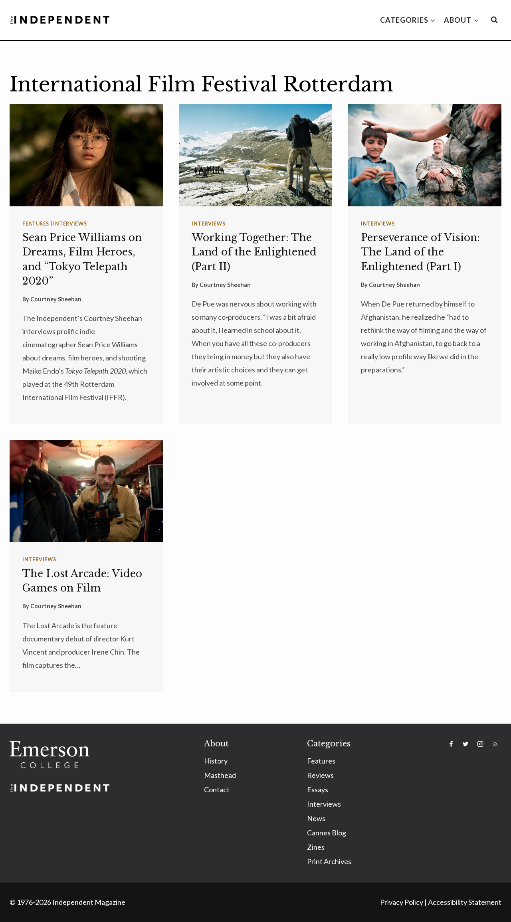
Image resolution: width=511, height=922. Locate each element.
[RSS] (495, 744)
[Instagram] (480, 744)
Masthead (220, 775)
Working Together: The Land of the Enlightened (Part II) (254, 252)
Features (35, 224)
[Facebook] (451, 744)
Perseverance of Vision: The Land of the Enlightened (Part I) (420, 252)
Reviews (320, 775)
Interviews (70, 224)
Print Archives (329, 861)
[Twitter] (465, 744)
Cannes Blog (326, 832)
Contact (217, 789)
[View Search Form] (494, 20)
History (216, 760)
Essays (317, 789)
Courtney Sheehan (55, 299)
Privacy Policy (401, 902)
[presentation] (86, 155)
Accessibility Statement (464, 902)
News (316, 818)
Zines (316, 847)
